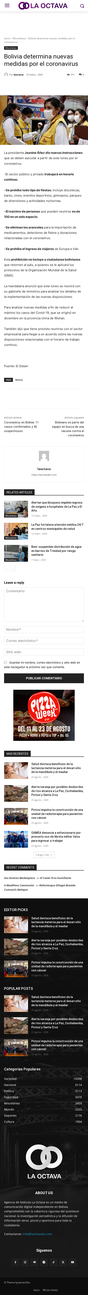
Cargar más (42, 854)
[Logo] (44, 6)
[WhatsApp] (49, 85)
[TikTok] (53, 1262)
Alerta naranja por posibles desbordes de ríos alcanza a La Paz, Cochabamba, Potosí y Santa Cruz (57, 791)
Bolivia (19, 379)
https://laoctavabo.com (44, 474)
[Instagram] (25, 1262)
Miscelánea (19, 38)
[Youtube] (72, 1262)
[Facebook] (21, 85)
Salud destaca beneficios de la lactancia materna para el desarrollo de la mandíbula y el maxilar (56, 768)
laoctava (19, 74)
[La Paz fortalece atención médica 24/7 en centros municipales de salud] (16, 531)
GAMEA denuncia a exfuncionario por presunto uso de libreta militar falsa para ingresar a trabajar (56, 836)
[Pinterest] (40, 85)
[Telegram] (44, 1262)
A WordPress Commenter (19, 885)
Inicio (7, 38)
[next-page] (13, 568)
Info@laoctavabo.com (37, 1234)
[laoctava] (6, 75)
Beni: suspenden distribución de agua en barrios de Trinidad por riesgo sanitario (56, 550)
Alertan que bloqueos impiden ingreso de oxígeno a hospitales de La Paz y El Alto (56, 506)
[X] (30, 85)
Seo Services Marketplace (19, 878)
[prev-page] (6, 568)
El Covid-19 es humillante (55, 878)
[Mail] (34, 1262)
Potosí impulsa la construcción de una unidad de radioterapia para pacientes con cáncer (57, 813)
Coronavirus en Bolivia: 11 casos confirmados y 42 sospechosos (21, 427)
